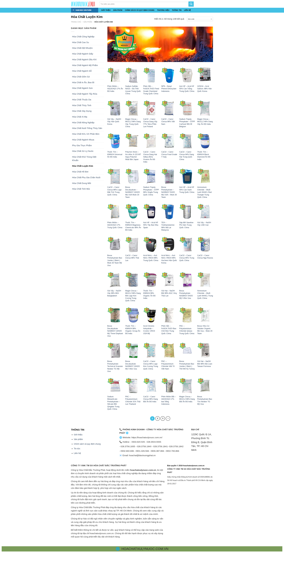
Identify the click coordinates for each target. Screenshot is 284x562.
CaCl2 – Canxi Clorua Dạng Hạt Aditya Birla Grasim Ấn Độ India (150, 157)
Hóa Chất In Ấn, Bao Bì (83, 82)
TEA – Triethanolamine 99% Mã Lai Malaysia (167, 226)
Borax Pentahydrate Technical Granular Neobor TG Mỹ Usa (115, 366)
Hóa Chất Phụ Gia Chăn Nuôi (86, 177)
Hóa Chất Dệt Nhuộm (82, 48)
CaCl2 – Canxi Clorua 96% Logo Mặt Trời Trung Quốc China (114, 191)
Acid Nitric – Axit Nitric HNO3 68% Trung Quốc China (150, 257)
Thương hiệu (163, 10)
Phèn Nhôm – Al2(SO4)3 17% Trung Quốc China (114, 225)
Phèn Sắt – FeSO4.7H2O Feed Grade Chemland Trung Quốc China (151, 90)
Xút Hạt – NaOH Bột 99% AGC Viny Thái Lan (169, 293)
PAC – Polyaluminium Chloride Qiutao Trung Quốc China (186, 329)
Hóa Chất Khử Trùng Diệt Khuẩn (84, 158)
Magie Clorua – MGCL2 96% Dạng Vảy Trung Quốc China (133, 123)
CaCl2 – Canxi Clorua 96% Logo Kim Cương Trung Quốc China (150, 365)
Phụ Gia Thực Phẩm (82, 145)
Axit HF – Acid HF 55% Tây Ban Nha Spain (150, 225)
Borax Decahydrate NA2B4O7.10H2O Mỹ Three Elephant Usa (115, 331)
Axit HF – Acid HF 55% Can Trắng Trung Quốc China (186, 88)
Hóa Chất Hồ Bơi (80, 172)
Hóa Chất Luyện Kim (82, 166)
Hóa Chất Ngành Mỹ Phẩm (85, 65)
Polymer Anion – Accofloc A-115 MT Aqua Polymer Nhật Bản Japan (133, 155)
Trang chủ (76, 22)
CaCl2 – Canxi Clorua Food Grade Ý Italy (169, 154)
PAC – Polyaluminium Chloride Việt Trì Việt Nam (168, 365)
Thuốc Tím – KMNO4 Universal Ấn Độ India (114, 154)
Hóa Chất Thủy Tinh (81, 105)
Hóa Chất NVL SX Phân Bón (85, 134)
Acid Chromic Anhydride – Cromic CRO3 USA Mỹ (149, 329)
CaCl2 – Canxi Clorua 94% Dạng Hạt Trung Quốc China (186, 155)
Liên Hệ (187, 10)
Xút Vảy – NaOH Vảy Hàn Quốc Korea (114, 121)
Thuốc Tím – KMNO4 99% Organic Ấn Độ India (149, 294)
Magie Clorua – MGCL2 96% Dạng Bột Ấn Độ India (187, 399)
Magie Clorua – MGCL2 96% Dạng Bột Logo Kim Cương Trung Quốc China (133, 296)
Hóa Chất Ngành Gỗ (82, 71)
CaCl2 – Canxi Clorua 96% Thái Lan (132, 257)
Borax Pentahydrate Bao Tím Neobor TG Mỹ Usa (204, 400)
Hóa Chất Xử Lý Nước (83, 151)
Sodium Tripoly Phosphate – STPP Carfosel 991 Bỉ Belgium (187, 123)
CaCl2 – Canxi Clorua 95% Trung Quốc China (186, 257)
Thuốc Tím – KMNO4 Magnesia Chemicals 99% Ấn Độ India (133, 226)
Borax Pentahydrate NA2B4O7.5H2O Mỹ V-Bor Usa (186, 294)
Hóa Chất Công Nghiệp (83, 36)
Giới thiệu (106, 10)
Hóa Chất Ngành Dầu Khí (84, 59)
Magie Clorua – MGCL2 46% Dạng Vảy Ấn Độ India (205, 121)
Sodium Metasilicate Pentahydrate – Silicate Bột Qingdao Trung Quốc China (113, 402)
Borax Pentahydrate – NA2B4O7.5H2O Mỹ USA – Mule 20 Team (169, 192)
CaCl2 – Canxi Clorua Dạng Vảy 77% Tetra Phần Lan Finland (150, 123)
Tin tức (77, 448)
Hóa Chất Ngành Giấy (82, 54)
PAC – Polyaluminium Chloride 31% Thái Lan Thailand (132, 400)
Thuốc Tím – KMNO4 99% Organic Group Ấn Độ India (132, 329)
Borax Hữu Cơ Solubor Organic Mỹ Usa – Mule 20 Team (204, 329)
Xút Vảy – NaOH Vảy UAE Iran (204, 223)
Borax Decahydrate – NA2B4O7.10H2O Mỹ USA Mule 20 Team (132, 192)
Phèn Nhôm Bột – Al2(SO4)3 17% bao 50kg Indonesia (168, 400)
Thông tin (176, 10)
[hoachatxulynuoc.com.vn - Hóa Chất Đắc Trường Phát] (83, 4)
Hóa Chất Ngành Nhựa (83, 140)
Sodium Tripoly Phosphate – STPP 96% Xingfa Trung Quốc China (151, 191)
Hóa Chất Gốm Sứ (81, 77)
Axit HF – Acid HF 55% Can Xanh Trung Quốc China (186, 189)
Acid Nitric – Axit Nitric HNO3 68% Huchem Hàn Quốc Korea (169, 259)
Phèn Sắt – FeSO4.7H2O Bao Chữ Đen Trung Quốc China (168, 329)
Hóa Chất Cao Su (80, 42)
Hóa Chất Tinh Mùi (81, 189)
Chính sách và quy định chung (140, 10)
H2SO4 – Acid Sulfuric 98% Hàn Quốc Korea (204, 88)
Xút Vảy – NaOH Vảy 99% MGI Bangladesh (114, 293)
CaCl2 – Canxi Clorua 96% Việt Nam (168, 121)
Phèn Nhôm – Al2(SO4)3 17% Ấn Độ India (115, 88)
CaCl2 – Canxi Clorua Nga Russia (205, 256)
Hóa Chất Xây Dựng (82, 111)
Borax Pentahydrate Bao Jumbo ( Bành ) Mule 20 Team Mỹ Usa (114, 260)
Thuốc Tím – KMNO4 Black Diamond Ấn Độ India (203, 155)
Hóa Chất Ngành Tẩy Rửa (84, 94)
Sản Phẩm (117, 10)
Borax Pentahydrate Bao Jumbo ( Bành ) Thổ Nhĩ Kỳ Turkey (187, 365)
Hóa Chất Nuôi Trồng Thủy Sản (87, 128)
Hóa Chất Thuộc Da (81, 99)
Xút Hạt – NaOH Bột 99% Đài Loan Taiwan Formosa (204, 363)
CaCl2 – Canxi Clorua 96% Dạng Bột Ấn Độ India (150, 399)
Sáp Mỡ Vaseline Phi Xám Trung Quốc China (186, 225)
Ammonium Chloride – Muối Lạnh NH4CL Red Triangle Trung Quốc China (204, 192)
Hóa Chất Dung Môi (81, 183)
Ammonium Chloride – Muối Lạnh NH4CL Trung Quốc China (205, 294)
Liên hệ (77, 453)
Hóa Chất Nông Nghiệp (83, 122)
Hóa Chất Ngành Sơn (82, 88)
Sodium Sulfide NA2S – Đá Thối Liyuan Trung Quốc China (133, 90)
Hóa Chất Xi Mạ (79, 117)
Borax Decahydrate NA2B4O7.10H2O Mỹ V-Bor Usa (132, 365)
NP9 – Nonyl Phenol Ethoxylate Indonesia (168, 88)
